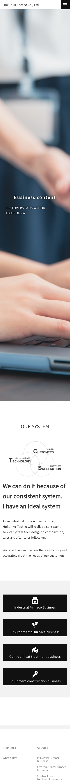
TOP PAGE (10, 748)
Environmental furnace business (35, 632)
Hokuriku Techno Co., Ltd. (21, 5)
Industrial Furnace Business (48, 759)
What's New (10, 758)
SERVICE (43, 748)
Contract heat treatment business (49, 777)
